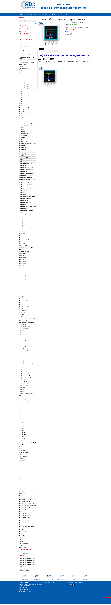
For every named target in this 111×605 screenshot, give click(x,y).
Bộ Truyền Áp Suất (23, 141)
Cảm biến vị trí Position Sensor (25, 231)
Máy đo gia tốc (22, 387)
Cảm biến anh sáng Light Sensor (26, 163)
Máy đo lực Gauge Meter (25, 50)
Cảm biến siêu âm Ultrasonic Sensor (26, 218)
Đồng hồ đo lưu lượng (23, 302)
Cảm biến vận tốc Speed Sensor (25, 228)
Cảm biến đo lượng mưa (24, 182)
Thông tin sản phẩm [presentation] (43, 51)
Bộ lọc (20, 121)
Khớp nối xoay (22, 342)
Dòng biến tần (22, 293)
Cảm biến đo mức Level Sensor (25, 186)
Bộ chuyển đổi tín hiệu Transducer (26, 88)
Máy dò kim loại (22, 397)
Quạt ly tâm (21, 482)
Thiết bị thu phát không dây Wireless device (26, 527)
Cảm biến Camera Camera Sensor (26, 169)
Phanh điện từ (22, 474)
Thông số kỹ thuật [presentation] (53, 51)
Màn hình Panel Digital (23, 354)
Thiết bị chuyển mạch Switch (25, 501)
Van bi (20, 539)
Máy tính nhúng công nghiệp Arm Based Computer (27, 443)
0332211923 (69, 34)
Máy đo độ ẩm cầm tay (24, 369)
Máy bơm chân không (23, 358)
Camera (20, 235)
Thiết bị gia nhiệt (22, 513)
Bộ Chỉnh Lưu (22, 78)
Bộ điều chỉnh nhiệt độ (23, 100)
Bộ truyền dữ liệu (22, 147)
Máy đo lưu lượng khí (23, 405)
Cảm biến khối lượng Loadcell (25, 198)
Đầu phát (21, 283)
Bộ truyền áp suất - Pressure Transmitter (27, 143)
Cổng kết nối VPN (22, 259)
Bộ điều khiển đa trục (23, 103)
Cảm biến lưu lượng (23, 204)
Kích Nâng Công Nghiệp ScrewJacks (26, 346)
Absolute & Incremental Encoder (25, 68)
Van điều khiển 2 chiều (23, 543)
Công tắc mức (22, 265)
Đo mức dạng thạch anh (24, 291)
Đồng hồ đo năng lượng (24, 304)
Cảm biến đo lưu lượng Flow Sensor (26, 184)
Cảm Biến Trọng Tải (23, 226)
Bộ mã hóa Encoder (23, 129)
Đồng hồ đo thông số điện (24, 306)
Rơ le (20, 486)
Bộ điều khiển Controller (24, 101)
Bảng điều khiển (22, 74)
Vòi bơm (21, 545)
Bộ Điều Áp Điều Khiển (23, 94)
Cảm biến (21, 159)
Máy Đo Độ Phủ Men (23, 381)
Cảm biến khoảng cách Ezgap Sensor (27, 196)
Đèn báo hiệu (22, 285)
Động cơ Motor (23, 44)
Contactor (21, 273)
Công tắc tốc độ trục (23, 271)
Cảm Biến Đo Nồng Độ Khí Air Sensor (27, 188)
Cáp (20, 241)
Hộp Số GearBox (22, 334)
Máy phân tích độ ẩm (23, 430)
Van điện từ (21, 541)
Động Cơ (21, 294)
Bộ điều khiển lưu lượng (24, 105)
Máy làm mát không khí (24, 424)
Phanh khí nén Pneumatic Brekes (26, 476)
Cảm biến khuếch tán (23, 200)
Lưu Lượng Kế (22, 348)
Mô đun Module (22, 450)
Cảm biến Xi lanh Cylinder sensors (26, 233)
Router (20, 488)
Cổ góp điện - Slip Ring (24, 251)
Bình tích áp (21, 76)
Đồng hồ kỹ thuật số (23, 310)
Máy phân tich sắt (22, 432)
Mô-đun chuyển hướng (23, 452)
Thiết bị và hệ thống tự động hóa (81, 27)
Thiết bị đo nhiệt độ (23, 511)
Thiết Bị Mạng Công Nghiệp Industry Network (26, 518)
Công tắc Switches (23, 269)
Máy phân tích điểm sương (24, 428)
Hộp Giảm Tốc (22, 332)
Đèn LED (21, 287)
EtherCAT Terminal (23, 316)
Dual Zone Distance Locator (25, 312)
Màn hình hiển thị (22, 352)
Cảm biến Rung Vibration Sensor (26, 216)
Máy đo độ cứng (22, 379)
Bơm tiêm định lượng (23, 157)
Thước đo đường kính (23, 529)
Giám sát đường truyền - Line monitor (26, 322)
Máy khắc (21, 423)
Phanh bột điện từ (22, 468)
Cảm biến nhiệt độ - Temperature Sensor (27, 206)
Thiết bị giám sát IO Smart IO (25, 515)
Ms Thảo (69, 31)
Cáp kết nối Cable (22, 243)
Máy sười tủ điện (22, 438)
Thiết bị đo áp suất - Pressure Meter (26, 503)
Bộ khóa (21, 115)
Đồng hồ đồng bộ (22, 308)
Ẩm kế (20, 70)
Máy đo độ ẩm (22, 367)
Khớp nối (21, 338)
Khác (20, 336)
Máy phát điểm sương (23, 436)
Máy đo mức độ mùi (23, 411)
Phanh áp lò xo (22, 466)
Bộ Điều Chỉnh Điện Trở (24, 98)
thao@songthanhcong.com (72, 33)
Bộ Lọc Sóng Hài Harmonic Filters (26, 123)
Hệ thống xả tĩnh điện (23, 328)
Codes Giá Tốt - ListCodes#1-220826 (27, 558)
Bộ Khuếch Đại (22, 117)
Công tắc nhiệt (22, 267)
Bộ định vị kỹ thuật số (23, 109)
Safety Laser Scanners (23, 489)
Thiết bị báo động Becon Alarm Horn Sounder (26, 496)
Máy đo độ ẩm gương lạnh (24, 375)
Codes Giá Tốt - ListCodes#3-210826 (27, 560)
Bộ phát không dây (23, 135)
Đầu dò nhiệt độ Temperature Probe (26, 279)
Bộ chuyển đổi (22, 80)
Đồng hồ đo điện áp (23, 300)
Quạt (20, 480)
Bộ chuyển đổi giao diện (24, 82)
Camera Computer (23, 237)
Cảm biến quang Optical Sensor (25, 214)
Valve (21, 60)
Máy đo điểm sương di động (25, 365)
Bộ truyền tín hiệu (22, 149)
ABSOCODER (22, 66)
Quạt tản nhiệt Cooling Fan (24, 484)
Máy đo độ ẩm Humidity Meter (25, 377)
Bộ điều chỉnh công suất (24, 96)
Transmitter (21, 533)
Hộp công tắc (22, 330)
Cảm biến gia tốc (22, 192)
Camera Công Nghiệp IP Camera (26, 239)
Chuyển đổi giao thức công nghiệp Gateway (26, 248)
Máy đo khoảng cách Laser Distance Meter (26, 394)
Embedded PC (22, 314)
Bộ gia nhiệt (21, 111)
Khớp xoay (21, 344)
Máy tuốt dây (21, 446)
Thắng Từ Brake (22, 491)
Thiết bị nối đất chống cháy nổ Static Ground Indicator (26, 63)
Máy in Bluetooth (22, 421)
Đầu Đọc (21, 281)
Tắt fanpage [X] (108, 597)
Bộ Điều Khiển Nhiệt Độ (24, 107)
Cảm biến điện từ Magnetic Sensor (26, 175)
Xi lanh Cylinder (22, 547)
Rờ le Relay (22, 52)
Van (20, 537)
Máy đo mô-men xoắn (23, 409)
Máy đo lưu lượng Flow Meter (25, 403)
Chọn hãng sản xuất (24, 37)
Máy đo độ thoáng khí (23, 385)
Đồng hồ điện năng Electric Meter (26, 46)
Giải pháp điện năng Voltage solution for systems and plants (27, 319)
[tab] (43, 51)
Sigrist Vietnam (75, 26)
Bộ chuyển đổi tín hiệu (23, 86)
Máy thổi (21, 440)
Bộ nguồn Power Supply (24, 133)
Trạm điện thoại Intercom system (26, 531)
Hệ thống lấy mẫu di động (24, 326)
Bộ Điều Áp (21, 92)
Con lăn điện (21, 255)
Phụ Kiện (21, 478)
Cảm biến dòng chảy (23, 190)
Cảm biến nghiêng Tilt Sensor (26, 42)
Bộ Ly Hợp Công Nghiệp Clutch (25, 125)
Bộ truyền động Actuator (24, 145)
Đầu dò (20, 277)
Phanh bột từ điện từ (23, 472)
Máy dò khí (21, 389)
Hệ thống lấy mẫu (22, 324)
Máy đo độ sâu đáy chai (24, 383)
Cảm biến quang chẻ (23, 208)
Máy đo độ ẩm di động (23, 371)
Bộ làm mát (21, 119)
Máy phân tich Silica (23, 434)
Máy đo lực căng (22, 399)
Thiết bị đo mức (22, 509)
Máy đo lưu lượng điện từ (24, 401)
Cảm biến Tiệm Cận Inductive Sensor (26, 222)
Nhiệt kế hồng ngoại (23, 456)
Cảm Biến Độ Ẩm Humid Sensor (25, 177)
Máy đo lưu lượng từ (23, 407)
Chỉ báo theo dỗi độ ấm (24, 245)
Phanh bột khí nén (23, 470)
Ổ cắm (20, 462)
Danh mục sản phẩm (23, 275)
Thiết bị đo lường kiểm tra (24, 507)
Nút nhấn (21, 458)
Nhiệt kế (21, 454)
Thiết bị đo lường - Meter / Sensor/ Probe (27, 505)
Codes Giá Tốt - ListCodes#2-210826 (27, 562)
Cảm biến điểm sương (23, 171)
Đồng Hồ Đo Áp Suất (23, 296)
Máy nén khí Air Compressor (25, 426)
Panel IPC (21, 464)
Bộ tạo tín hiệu (22, 137)
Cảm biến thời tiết (22, 220)
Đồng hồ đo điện (22, 298)
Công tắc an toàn (22, 261)
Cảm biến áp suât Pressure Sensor (26, 167)
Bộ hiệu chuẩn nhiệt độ (24, 113)
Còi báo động (22, 253)
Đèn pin (20, 289)
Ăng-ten (20, 72)
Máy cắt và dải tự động (24, 359)
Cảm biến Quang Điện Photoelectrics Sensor (26, 211)
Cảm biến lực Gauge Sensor (25, 202)
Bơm (20, 151)
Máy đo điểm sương (23, 361)
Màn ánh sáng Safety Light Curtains (26, 350)
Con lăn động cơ (22, 257)
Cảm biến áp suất (22, 165)
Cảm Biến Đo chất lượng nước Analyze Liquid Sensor (27, 180)
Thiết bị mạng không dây (24, 520)
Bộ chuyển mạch (22, 90)
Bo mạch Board (22, 131)
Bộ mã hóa (21, 127)
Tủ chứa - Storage (23, 535)
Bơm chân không (22, 153)
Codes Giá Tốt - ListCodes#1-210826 (27, 564)
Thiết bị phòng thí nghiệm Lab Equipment (25, 523)
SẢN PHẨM (36, 14)
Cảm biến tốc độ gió (23, 224)
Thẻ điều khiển (22, 493)
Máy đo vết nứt (22, 417)
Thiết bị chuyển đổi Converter (25, 499)
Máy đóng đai (22, 419)
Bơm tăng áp (21, 155)
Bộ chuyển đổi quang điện (24, 84)
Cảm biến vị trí (22, 229)
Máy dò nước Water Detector (25, 415)
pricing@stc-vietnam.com (25, 30)
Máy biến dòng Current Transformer (26, 356)
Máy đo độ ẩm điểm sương (24, 373)
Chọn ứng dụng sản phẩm (25, 553)
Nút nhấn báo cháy (23, 460)
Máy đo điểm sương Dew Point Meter (26, 363)
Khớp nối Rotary (22, 340)
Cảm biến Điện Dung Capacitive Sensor (27, 173)
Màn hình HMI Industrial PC (25, 48)
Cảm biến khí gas (22, 194)
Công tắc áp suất (22, 263)
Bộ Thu (20, 139)
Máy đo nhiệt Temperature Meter (26, 413)
